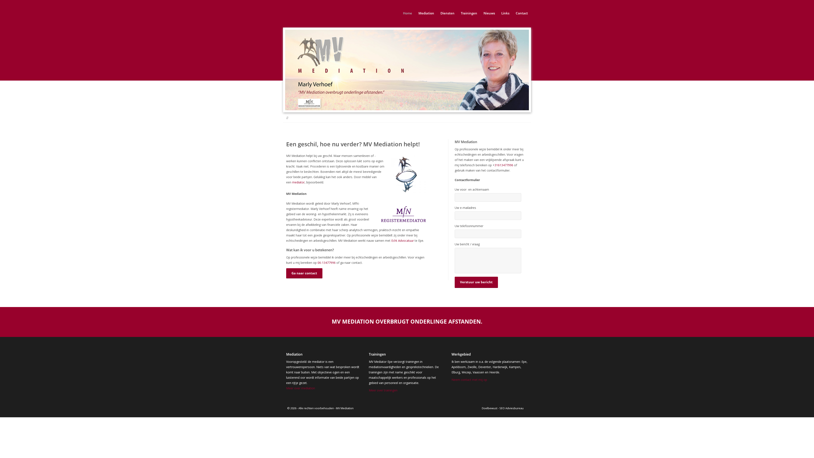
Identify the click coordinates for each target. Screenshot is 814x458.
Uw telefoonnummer (469, 226)
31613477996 (504, 165)
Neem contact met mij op (469, 380)
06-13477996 (327, 263)
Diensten (447, 13)
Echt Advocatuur (402, 241)
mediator (298, 182)
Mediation (426, 13)
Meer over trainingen (383, 390)
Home (407, 13)
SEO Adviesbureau (511, 408)
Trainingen (469, 13)
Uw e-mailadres (465, 208)
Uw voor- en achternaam (472, 189)
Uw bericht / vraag (467, 244)
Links (505, 13)
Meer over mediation (300, 388)
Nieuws (489, 13)
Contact (522, 13)
